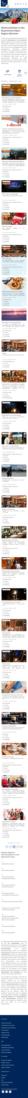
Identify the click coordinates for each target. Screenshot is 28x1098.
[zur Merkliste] (23, 4)
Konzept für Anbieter (6, 1060)
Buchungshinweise (6, 1045)
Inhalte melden (5, 1085)
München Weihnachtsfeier (8, 920)
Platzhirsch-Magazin (6, 1052)
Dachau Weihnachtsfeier (8, 876)
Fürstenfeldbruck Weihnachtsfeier (10, 895)
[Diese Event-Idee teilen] (25, 88)
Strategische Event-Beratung (8, 1027)
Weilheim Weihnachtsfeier (8, 932)
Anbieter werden (5, 1062)
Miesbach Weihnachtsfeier (8, 916)
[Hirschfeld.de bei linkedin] (10, 1091)
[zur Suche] (20, 4)
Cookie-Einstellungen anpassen (9, 1089)
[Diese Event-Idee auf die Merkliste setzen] (25, 85)
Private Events (4, 1037)
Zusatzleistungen (5, 1035)
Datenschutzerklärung (6, 1082)
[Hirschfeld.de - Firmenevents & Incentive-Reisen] (4, 3)
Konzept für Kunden (6, 1023)
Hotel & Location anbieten (7, 1065)
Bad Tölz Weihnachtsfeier (8, 870)
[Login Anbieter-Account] (15, 4)
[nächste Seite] (17, 846)
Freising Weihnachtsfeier (8, 893)
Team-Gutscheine (5, 1050)
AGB (2, 1080)
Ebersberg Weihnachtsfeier (8, 885)
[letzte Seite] (21, 846)
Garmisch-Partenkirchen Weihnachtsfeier (12, 901)
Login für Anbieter (5, 1067)
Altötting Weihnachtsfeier (8, 864)
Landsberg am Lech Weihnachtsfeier (11, 908)
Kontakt (3, 1077)
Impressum (4, 1075)
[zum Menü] (25, 4)
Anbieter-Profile (5, 1032)
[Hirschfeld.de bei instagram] (6, 1091)
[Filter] (17, 4)
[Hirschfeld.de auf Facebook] (3, 1091)
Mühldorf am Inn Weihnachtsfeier (10, 918)
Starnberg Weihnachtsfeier (8, 926)
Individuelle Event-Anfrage (7, 1025)
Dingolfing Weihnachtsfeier (8, 878)
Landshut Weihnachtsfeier (8, 909)
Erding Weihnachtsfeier (8, 887)
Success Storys (5, 1030)
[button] (25, 73)
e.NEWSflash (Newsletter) (7, 1047)
